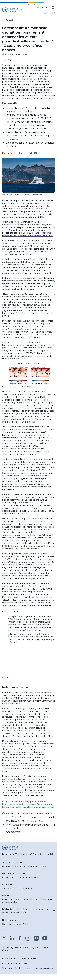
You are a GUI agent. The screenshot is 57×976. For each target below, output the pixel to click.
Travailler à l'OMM (10, 862)
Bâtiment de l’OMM (11, 873)
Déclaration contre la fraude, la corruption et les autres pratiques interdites (25, 910)
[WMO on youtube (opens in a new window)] (44, 938)
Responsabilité (29, 958)
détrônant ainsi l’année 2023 (28, 217)
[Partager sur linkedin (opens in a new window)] (20, 153)
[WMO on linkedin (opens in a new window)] (12, 938)
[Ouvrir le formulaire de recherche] (53, 7)
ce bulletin (21, 222)
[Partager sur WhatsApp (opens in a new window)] (30, 153)
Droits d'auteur (9, 958)
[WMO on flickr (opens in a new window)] (36, 938)
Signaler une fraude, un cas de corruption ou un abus (27, 968)
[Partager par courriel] (35, 153)
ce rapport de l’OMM (20, 200)
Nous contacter (9, 920)
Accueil (9, 20)
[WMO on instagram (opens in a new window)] (28, 938)
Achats (5, 884)
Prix (4, 895)
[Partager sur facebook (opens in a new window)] (25, 153)
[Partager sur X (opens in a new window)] (15, 153)
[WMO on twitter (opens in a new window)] (4, 938)
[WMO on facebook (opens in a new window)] (20, 938)
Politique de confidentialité (15, 963)
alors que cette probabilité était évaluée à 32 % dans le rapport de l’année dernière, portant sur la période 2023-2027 (27, 233)
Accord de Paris (21, 459)
